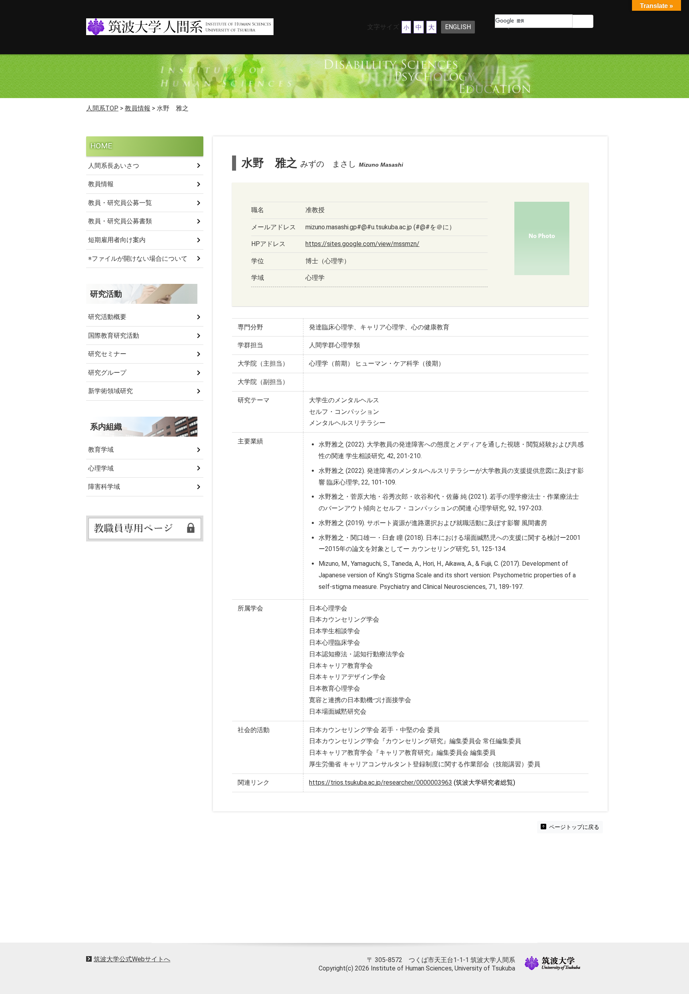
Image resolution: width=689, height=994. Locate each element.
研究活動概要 (107, 317)
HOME (101, 145)
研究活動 (106, 294)
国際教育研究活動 (113, 335)
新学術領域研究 (110, 391)
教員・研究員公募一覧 (120, 203)
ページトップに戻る (573, 827)
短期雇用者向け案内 (117, 240)
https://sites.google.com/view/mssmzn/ (362, 244)
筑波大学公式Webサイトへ (132, 959)
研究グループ (107, 372)
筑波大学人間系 (162, 27)
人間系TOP (102, 108)
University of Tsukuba (553, 963)
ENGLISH (458, 27)
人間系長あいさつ (113, 165)
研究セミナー (107, 354)
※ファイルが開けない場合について (137, 258)
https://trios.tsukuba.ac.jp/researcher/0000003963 (380, 782)
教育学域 (101, 449)
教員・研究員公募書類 (120, 221)
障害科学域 (104, 486)
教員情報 (101, 184)
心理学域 (101, 468)
